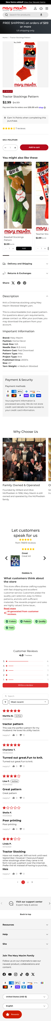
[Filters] (5, 702)
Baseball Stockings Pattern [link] (14, 238)
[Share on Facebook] (19, 283)
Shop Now (42, 2)
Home (5, 37)
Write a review (25, 685)
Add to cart (34, 147)
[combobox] (25, 14)
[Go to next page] (33, 882)
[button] (41, 14)
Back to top (25, 914)
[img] (25, 539)
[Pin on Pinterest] (24, 283)
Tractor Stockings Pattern (20, 37)
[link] (18, 198)
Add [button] (24, 248)
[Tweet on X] (13, 283)
